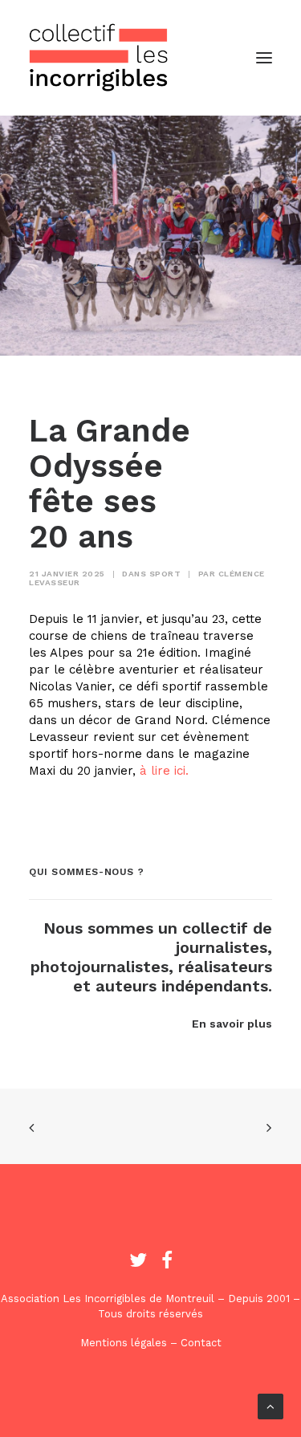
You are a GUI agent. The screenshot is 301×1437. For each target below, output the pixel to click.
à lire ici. (164, 770)
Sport (165, 573)
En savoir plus (232, 1023)
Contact (201, 1343)
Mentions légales (123, 1343)
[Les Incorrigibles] (99, 58)
